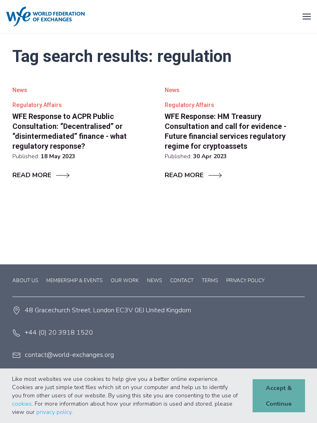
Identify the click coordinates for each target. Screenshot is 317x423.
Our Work (125, 280)
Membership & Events (74, 280)
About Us (25, 280)
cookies (22, 404)
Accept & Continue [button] (279, 396)
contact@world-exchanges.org (69, 354)
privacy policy (53, 412)
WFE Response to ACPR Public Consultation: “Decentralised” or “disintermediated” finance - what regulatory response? (69, 131)
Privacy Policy (245, 280)
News (154, 280)
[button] (75, 412)
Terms (210, 280)
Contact (182, 280)
